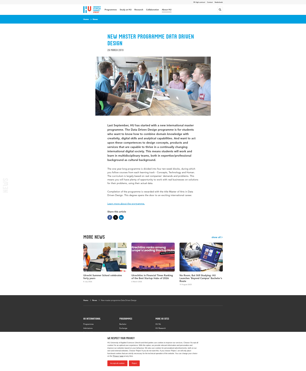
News (95, 19)
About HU (166, 9)
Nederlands (219, 2)
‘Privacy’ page (118, 356)
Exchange (123, 328)
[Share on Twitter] (115, 217)
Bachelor (122, 324)
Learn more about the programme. (126, 203)
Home (86, 19)
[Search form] (220, 9)
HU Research (160, 328)
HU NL (158, 324)
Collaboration (152, 9)
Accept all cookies (117, 363)
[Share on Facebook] (109, 217)
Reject (134, 363)
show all (216, 237)
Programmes (111, 9)
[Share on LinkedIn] (121, 217)
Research (138, 9)
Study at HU (126, 9)
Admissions (87, 328)
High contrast (200, 2)
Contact (210, 2)
